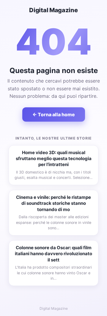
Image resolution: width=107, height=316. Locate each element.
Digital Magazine (53, 10)
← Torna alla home (53, 114)
